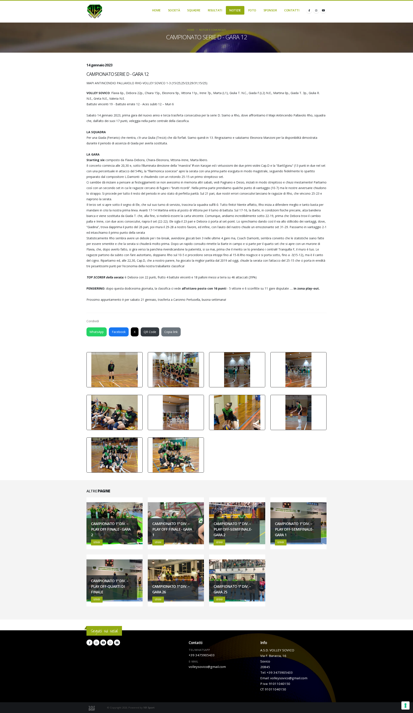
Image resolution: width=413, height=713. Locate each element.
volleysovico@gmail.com (207, 666)
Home (156, 10)
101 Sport (148, 707)
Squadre (193, 10)
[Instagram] (316, 10)
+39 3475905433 (202, 655)
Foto (252, 10)
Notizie (235, 10)
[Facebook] (309, 10)
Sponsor (270, 10)
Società (174, 10)
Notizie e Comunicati (212, 29)
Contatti (291, 10)
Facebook (119, 332)
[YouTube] (323, 10)
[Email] (117, 643)
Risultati (215, 10)
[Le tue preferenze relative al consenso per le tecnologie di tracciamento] (405, 705)
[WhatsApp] (110, 643)
